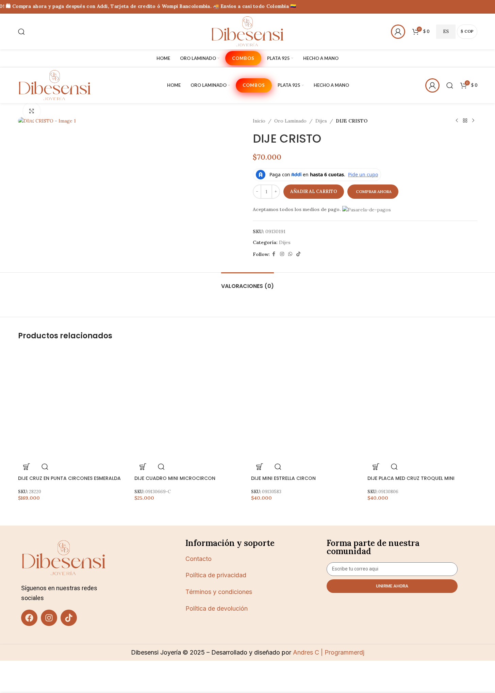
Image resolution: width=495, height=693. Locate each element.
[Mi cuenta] (398, 31)
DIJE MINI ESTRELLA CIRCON (283, 478)
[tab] (247, 282)
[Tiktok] (69, 618)
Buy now (372, 191)
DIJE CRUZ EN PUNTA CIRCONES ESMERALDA (69, 478)
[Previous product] (457, 121)
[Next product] (473, 121)
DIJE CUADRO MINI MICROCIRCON (174, 478)
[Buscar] (21, 31)
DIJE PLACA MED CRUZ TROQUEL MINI (411, 478)
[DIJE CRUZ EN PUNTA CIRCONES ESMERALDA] (73, 403)
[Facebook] (29, 618)
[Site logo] (247, 31)
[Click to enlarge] (31, 110)
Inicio (259, 121)
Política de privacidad (215, 575)
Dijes (321, 121)
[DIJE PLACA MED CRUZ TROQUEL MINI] (422, 403)
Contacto (198, 558)
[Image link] (63, 557)
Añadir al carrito (313, 191)
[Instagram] (49, 618)
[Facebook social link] (274, 254)
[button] (26, 466)
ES (446, 31)
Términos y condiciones (218, 591)
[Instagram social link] (282, 254)
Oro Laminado (290, 121)
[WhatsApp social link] (290, 254)
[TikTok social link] (298, 254)
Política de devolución (216, 608)
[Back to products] (465, 121)
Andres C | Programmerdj (327, 652)
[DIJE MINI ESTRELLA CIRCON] (306, 403)
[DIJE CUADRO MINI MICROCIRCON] (189, 403)
